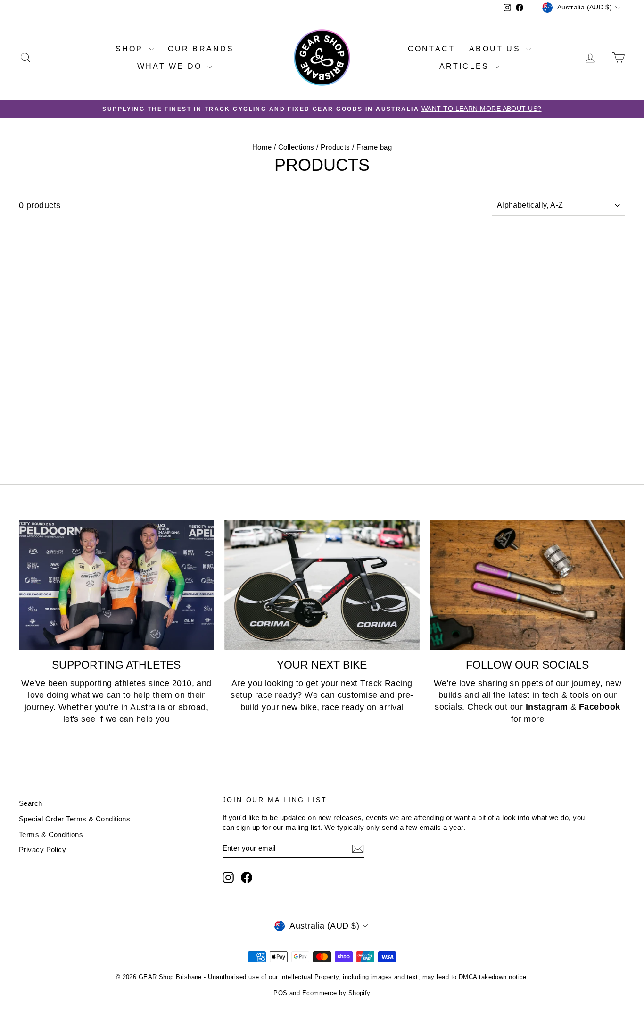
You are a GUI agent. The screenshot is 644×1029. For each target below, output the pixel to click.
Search (30, 803)
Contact (431, 49)
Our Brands (201, 49)
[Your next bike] (322, 585)
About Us (496, 49)
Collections (296, 147)
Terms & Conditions (51, 834)
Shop (131, 49)
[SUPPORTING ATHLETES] (116, 585)
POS (280, 992)
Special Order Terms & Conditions (74, 819)
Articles (466, 66)
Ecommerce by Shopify (336, 992)
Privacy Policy (42, 849)
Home (262, 147)
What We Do (171, 66)
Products (335, 147)
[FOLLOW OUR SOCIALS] (527, 585)
